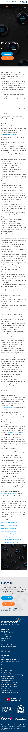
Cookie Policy (11, 726)
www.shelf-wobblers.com (9, 525)
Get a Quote (7, 58)
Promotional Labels (7, 690)
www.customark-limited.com (10, 522)
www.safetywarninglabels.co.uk (11, 540)
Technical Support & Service (9, 686)
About (3, 657)
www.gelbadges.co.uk (8, 537)
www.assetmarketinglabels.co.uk (11, 534)
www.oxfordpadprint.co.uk (9, 542)
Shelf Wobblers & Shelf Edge (10, 692)
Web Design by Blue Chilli (18, 725)
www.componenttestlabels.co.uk (11, 531)
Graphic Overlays (6, 673)
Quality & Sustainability (8, 659)
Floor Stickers (5, 688)
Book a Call (7, 54)
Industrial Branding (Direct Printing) (12, 675)
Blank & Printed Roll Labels (9, 671)
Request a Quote (6, 663)
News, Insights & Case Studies (10, 661)
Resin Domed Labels (7, 679)
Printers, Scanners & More (9, 684)
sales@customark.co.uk (12, 1)
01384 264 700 (23, 1)
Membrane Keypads (7, 677)
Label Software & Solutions (9, 682)
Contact (3, 665)
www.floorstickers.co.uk (8, 528)
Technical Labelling (7, 680)
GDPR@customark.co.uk (12, 134)
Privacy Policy (21, 726)
